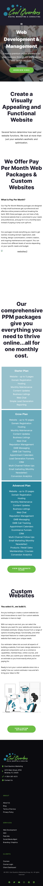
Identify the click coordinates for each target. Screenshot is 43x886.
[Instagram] (24, 882)
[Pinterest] (29, 882)
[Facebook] (9, 882)
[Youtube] (19, 882)
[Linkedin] (33, 882)
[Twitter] (14, 882)
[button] (21, 23)
